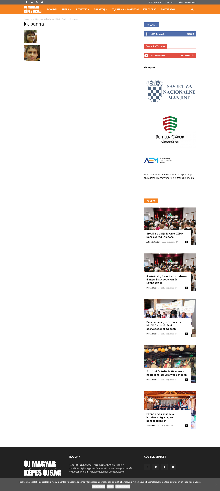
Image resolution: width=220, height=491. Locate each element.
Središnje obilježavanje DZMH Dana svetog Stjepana (164, 235)
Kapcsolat (149, 9)
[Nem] (216, 484)
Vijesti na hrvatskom (187, 2)
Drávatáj (99, 9)
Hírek (65, 9)
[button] (192, 9)
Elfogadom (98, 486)
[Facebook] (26, 2)
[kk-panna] (30, 42)
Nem (110, 486)
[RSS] (37, 2)
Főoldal (52, 9)
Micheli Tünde (152, 288)
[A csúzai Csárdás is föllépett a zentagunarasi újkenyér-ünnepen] (170, 364)
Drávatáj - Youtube (155, 46)
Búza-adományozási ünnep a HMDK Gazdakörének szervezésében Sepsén (164, 325)
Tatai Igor (150, 425)
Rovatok (81, 9)
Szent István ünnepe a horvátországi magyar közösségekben (160, 417)
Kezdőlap (28, 19)
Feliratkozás (187, 55)
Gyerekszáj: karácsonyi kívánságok (50, 19)
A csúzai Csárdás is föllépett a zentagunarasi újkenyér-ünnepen (166, 373)
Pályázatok (168, 9)
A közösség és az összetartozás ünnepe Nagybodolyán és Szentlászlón (166, 279)
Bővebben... (123, 486)
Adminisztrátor (153, 242)
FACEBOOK (151, 24)
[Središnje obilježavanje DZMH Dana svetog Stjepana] (170, 226)
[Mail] (31, 2)
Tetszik (190, 34)
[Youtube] (42, 2)
